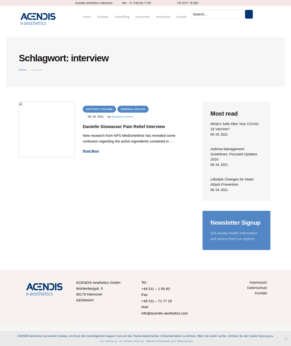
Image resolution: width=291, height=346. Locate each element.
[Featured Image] (47, 129)
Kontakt (261, 293)
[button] (91, 151)
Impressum (258, 282)
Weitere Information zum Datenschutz (169, 341)
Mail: (145, 307)
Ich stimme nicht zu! (131, 341)
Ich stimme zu (108, 341)
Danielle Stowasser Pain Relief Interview (124, 126)
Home (22, 69)
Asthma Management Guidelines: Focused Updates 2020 (233, 154)
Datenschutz (257, 288)
